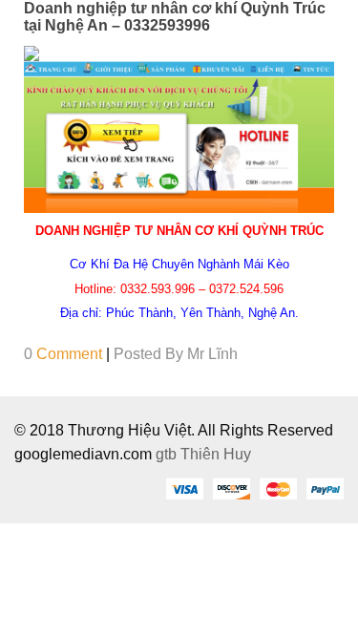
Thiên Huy (215, 454)
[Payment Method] (184, 488)
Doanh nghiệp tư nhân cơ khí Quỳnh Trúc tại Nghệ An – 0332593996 (175, 16)
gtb (168, 454)
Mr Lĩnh (212, 354)
